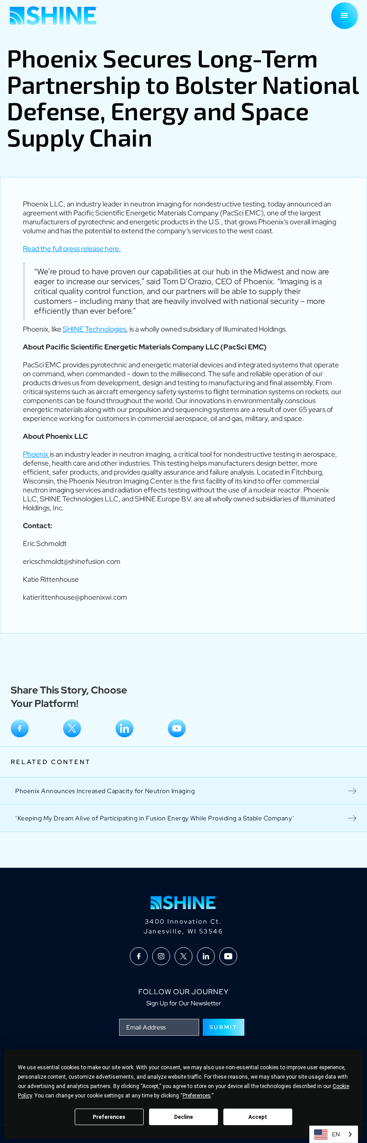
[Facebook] (20, 728)
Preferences (109, 1117)
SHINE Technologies (94, 329)
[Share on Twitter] (72, 728)
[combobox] (333, 1134)
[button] (344, 15)
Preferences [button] (197, 1096)
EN (336, 1134)
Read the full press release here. (72, 248)
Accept (257, 1117)
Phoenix (36, 454)
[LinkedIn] (124, 728)
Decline (183, 1117)
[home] (53, 15)
